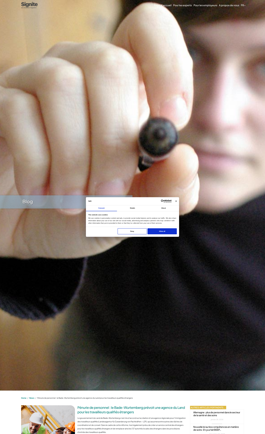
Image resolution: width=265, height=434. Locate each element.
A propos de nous (229, 5)
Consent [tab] (101, 208)
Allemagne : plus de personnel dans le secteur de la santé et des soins (216, 414)
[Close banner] (176, 201)
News (31, 398)
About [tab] (163, 208)
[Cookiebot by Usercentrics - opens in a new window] (162, 201)
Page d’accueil (163, 5)
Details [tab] (132, 208)
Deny (132, 231)
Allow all (162, 231)
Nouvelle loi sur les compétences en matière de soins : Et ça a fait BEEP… (216, 428)
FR (242, 5)
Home (23, 398)
